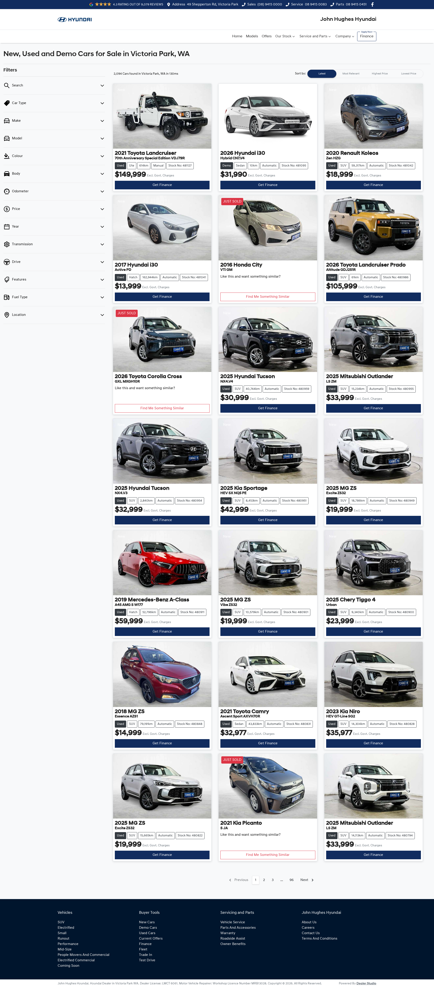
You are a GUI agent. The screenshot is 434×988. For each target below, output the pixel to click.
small (62, 933)
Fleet (143, 949)
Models (252, 36)
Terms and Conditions (319, 938)
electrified (66, 928)
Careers (308, 928)
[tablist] (365, 73)
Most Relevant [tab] (350, 73)
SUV (61, 922)
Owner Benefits (232, 944)
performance (68, 944)
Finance (366, 36)
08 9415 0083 (316, 4)
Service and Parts (313, 36)
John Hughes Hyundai (348, 19)
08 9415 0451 (356, 4)
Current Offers (151, 938)
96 (292, 880)
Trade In (145, 955)
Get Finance (162, 185)
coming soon (68, 966)
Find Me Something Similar (268, 297)
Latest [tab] (322, 73)
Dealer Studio (366, 983)
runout (63, 938)
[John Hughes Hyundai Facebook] (373, 4)
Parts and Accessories (238, 928)
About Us (309, 922)
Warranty (227, 933)
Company (343, 36)
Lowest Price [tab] (408, 73)
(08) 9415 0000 (269, 4)
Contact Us (311, 933)
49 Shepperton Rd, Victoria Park (212, 4)
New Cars (147, 922)
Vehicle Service (232, 922)
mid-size (65, 949)
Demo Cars (148, 928)
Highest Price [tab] (380, 73)
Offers (267, 36)
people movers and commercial (83, 955)
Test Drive (147, 960)
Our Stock (283, 36)
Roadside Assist (232, 938)
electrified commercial (76, 960)
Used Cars (147, 933)
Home (237, 36)
